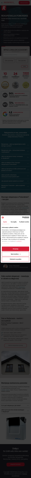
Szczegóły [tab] (14, 222)
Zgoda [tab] (5, 222)
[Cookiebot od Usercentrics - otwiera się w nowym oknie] (22, 217)
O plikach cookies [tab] (24, 222)
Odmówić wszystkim (15, 259)
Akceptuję (15, 249)
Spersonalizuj (14, 254)
